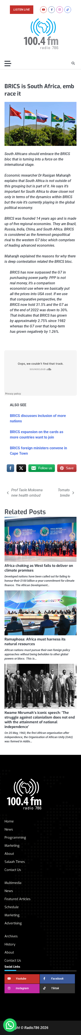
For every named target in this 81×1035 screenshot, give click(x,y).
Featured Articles (17, 899)
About (9, 853)
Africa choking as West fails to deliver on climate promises (38, 568)
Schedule (11, 907)
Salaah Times (14, 862)
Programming (15, 837)
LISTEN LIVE (22, 9)
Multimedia (12, 883)
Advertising (13, 923)
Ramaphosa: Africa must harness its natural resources (34, 641)
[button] (10, 1025)
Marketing (12, 845)
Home (9, 821)
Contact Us (12, 870)
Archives (11, 936)
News (8, 829)
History (9, 944)
